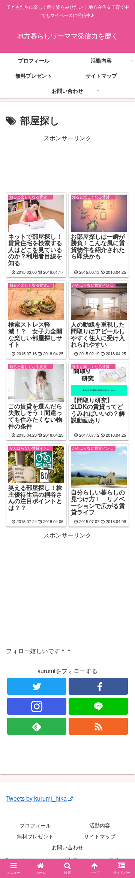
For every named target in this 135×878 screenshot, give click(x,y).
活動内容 (99, 825)
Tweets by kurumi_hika (36, 798)
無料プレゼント (35, 836)
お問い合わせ (67, 847)
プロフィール (35, 825)
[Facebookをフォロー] (98, 686)
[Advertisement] (67, 162)
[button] (120, 720)
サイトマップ (100, 836)
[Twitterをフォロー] (36, 686)
